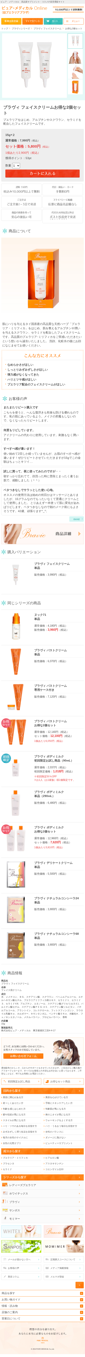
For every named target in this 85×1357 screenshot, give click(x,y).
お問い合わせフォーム (42, 1051)
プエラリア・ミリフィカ (15, 1158)
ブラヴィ (14, 1201)
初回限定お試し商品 (19, 1081)
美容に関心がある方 (13, 1097)
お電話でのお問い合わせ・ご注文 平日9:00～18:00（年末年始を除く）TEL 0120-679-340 (68, 9)
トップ (4, 28)
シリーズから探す (14, 1177)
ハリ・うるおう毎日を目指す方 (61, 1126)
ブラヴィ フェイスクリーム (47, 28)
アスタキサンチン (54, 1163)
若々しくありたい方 (13, 1103)
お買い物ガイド (11, 1299)
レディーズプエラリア (22, 1185)
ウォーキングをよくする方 (59, 1120)
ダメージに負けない (55, 1137)
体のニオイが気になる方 (57, 1114)
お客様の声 (13, 1268)
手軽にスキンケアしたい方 (59, 1103)
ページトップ (80, 1285)
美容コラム (13, 1276)
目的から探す (12, 1090)
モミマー (14, 1218)
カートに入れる (42, 173)
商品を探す (8, 1293)
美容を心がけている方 (56, 1097)
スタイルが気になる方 (14, 1120)
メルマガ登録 (57, 1276)
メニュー (76, 21)
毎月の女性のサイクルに (15, 1137)
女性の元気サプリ (12, 1143)
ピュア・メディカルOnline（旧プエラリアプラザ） (24, 11)
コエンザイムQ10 (54, 1169)
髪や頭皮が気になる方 (14, 1114)
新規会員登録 (11, 21)
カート (55, 21)
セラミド (7, 1169)
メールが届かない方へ (19, 1259)
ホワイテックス (18, 1193)
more (76, 519)
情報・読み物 (10, 1305)
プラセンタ (8, 1163)
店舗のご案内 (10, 1312)
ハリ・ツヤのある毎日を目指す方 (20, 1126)
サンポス (14, 1210)
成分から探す (12, 1151)
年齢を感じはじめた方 (14, 1109)
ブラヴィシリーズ (21, 28)
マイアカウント (32, 21)
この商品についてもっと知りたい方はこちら (42, 534)
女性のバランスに (54, 1131)
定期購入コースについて (62, 1259)
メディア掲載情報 (59, 1268)
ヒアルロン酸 (52, 1158)
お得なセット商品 (60, 1081)
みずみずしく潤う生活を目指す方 (20, 1131)
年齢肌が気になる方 (55, 1109)
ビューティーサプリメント (59, 1143)
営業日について (11, 1318)
